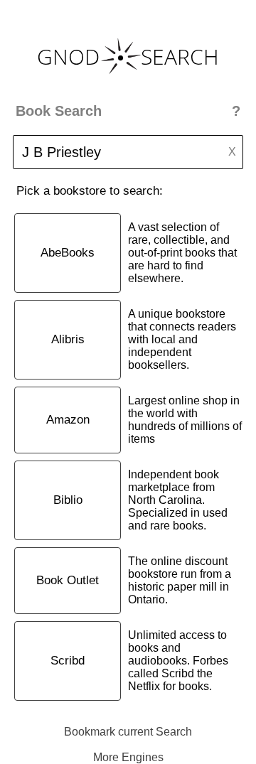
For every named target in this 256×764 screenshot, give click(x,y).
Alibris (68, 339)
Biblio (67, 500)
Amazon (68, 419)
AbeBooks (68, 252)
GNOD (68, 56)
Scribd (67, 660)
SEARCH (180, 56)
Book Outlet (67, 580)
